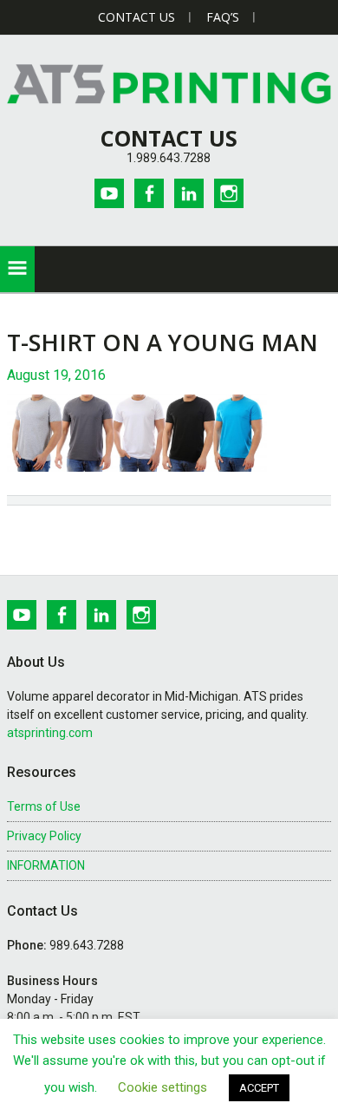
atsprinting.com (50, 733)
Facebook (149, 193)
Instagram (229, 193)
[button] (17, 269)
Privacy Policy (44, 836)
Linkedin (189, 193)
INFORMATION (46, 865)
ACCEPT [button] (259, 1087)
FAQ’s (222, 17)
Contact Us (136, 17)
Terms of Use (44, 806)
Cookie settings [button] (162, 1087)
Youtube (109, 193)
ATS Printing (169, 84)
